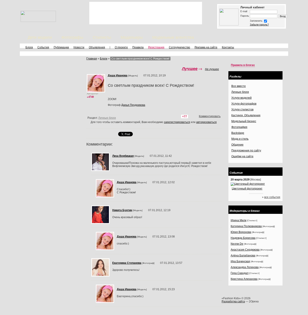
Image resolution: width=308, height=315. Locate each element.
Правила (138, 47)
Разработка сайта (233, 301)
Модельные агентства (173, 37)
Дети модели (40, 37)
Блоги (29, 47)
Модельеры (132, 37)
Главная (91, 58)
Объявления (97, 47)
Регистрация (156, 47)
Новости (79, 47)
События (43, 47)
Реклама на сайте (206, 47)
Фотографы (72, 37)
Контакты (228, 47)
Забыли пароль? (259, 24)
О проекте (121, 47)
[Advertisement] (145, 13)
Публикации (61, 47)
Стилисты (102, 37)
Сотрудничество (179, 47)
